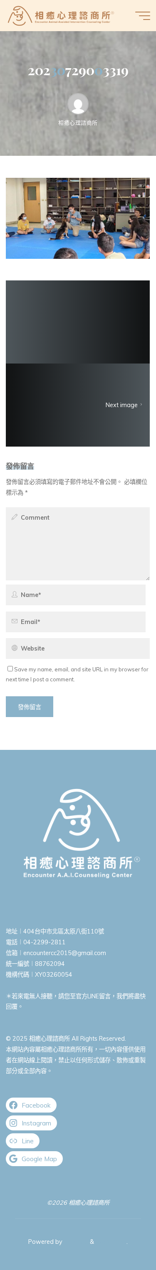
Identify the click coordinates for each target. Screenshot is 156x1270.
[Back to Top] (123, 1237)
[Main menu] (142, 16)
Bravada (75, 1241)
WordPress (111, 1241)
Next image (122, 405)
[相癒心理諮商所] (61, 15)
